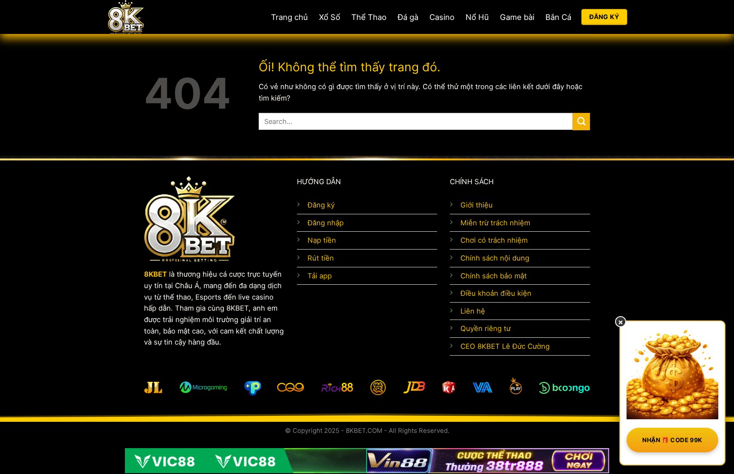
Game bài (517, 17)
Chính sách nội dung (494, 258)
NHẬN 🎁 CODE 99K (672, 439)
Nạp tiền (322, 240)
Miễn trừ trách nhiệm (495, 223)
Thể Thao (369, 17)
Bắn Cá (558, 17)
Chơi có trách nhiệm (494, 240)
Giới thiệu (476, 205)
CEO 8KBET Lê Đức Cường (505, 346)
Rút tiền (321, 258)
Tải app (320, 276)
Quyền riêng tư (485, 328)
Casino (442, 17)
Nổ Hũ (477, 17)
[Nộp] (581, 121)
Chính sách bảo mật (493, 276)
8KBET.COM (364, 430)
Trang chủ (289, 17)
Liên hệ (472, 311)
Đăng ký (321, 205)
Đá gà (408, 17)
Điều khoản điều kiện (495, 293)
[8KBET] (157, 17)
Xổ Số (329, 17)
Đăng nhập (326, 223)
